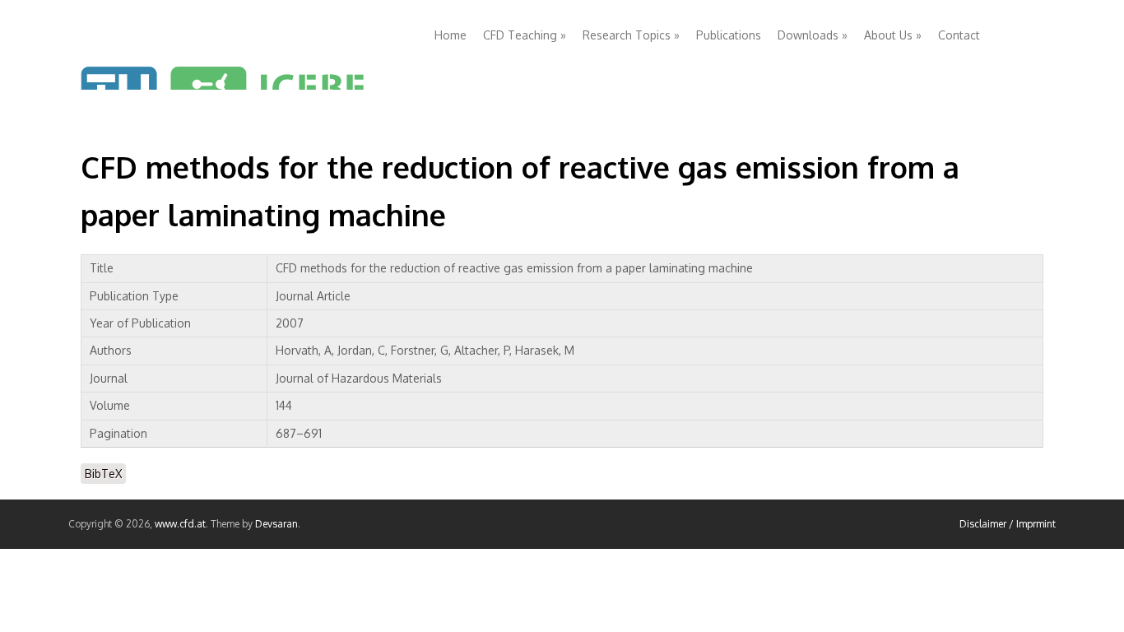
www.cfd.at (180, 524)
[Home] (245, 51)
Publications (728, 35)
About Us (893, 35)
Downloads (813, 35)
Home (450, 35)
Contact (959, 35)
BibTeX (103, 474)
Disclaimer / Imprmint (1007, 524)
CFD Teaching (524, 35)
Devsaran (276, 524)
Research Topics (631, 35)
